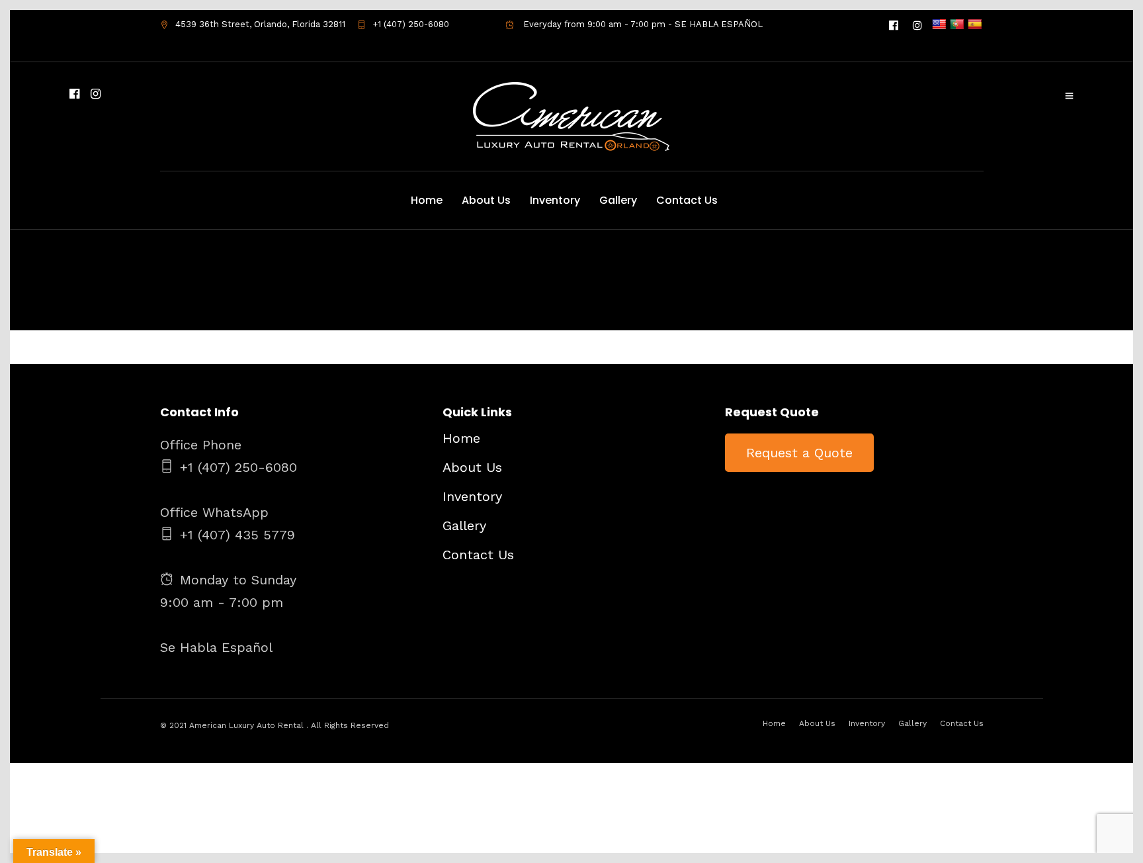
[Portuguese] (957, 25)
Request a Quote (799, 453)
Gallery (618, 200)
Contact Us (687, 200)
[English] (939, 25)
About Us (486, 200)
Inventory (555, 200)
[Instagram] (917, 24)
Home (427, 200)
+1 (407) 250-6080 (410, 24)
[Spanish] (975, 25)
